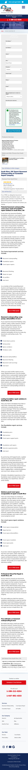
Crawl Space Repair (20, 705)
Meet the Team (5, 724)
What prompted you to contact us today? (13, 93)
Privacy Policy (22, 765)
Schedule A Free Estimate (14, 682)
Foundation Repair (6, 708)
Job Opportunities (18, 718)
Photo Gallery (5, 737)
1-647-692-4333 (14, 696)
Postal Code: (9, 73)
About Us (4, 718)
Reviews (4, 734)
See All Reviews (6, 191)
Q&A (3, 721)
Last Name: (8, 47)
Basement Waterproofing (8, 705)
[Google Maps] (13, 746)
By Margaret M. (8, 183)
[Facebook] (7, 746)
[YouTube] (10, 746)
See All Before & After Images (10, 168)
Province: (8, 67)
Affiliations (16, 724)
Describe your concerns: (11, 100)
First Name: (8, 41)
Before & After (17, 737)
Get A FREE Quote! (14, 310)
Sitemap (17, 766)
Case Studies (17, 734)
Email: (7, 86)
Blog (15, 721)
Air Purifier (18, 708)
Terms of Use (12, 766)
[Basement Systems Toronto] (7, 8)
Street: (7, 54)
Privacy (13, 124)
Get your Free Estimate (14, 131)
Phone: (7, 80)
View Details (5, 164)
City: (7, 60)
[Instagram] (3, 746)
